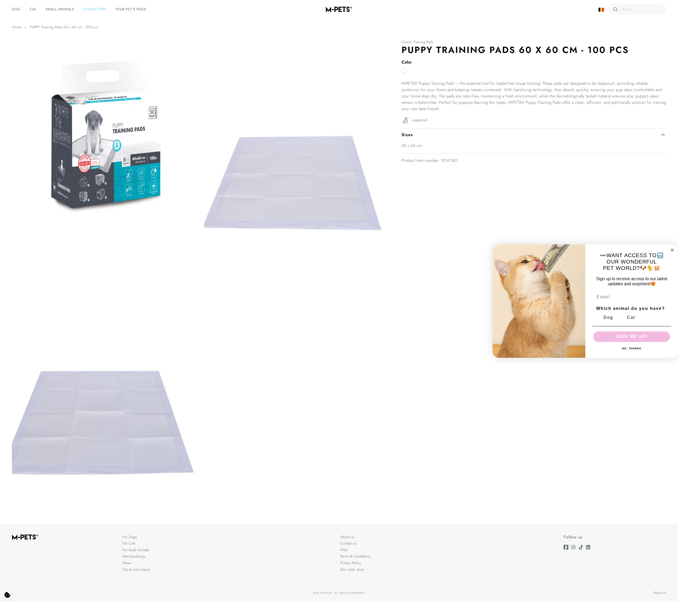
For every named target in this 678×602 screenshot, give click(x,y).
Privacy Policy (350, 562)
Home (16, 27)
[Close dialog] (672, 250)
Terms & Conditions (355, 556)
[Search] (615, 9)
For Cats (128, 543)
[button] (17, 9)
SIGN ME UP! (632, 336)
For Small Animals (135, 549)
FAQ (343, 549)
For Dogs (129, 536)
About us (347, 536)
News (126, 562)
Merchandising (133, 556)
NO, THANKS (631, 348)
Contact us (348, 543)
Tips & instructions (136, 569)
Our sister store (352, 569)
